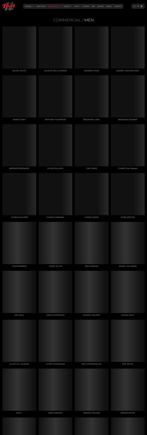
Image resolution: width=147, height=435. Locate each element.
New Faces (41, 6)
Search (100, 6)
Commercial (54, 6)
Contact (117, 6)
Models (29, 6)
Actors (86, 6)
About (109, 6)
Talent (68, 6)
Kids (77, 6)
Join (93, 6)
